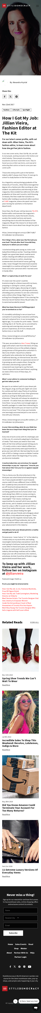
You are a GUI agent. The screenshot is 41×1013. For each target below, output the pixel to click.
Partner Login (20, 957)
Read (31, 944)
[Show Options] (27, 918)
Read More (6, 685)
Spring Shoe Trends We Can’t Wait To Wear (19, 680)
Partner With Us (21, 953)
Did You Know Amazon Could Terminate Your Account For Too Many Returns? (18, 808)
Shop (16, 948)
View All (34, 622)
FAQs (32, 953)
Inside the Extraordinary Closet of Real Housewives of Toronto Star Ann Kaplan (17, 604)
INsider (24, 948)
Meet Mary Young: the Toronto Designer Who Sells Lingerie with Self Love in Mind (18, 609)
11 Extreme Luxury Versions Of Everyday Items (20, 871)
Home (10, 944)
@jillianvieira (14, 573)
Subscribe (13, 933)
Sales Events (20, 944)
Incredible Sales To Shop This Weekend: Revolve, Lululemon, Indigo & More (20, 743)
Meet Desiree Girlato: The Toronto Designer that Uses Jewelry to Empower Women (20, 599)
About (9, 953)
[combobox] (11, 918)
